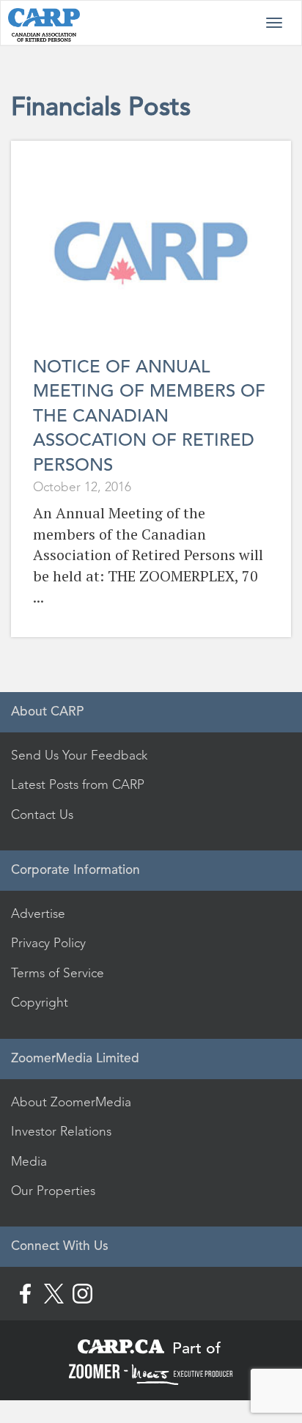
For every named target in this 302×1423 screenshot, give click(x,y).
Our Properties (53, 1190)
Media (29, 1161)
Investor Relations (61, 1131)
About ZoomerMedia (71, 1102)
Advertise (38, 913)
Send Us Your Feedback (79, 755)
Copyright (39, 1002)
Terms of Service (57, 973)
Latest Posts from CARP (77, 784)
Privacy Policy (48, 942)
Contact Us (42, 814)
